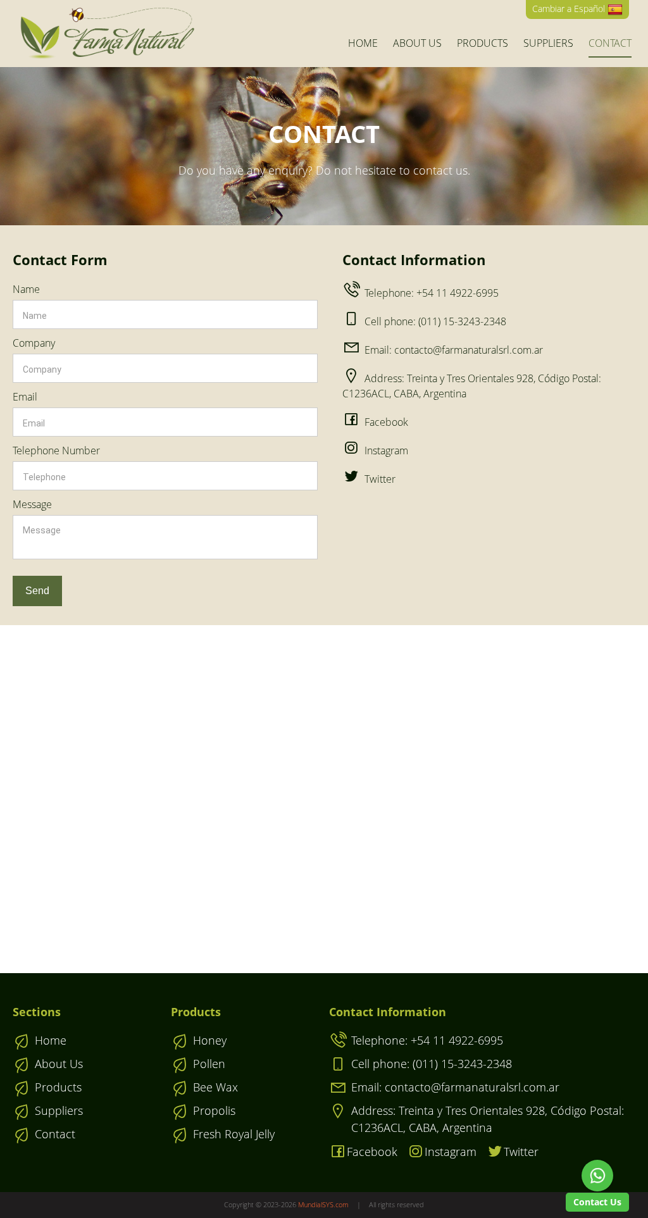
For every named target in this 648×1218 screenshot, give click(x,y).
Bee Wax (215, 1087)
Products (482, 43)
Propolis (214, 1110)
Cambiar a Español (570, 9)
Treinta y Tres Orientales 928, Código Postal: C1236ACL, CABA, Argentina (487, 1119)
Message (32, 504)
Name (26, 289)
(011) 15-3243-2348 (435, 321)
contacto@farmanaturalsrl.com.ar (453, 350)
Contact (610, 43)
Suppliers (548, 43)
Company (34, 343)
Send (37, 590)
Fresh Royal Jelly (234, 1133)
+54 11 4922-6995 (431, 293)
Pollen (209, 1063)
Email (25, 397)
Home (363, 43)
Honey (210, 1040)
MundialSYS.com (323, 1204)
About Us (417, 43)
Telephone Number (56, 450)
